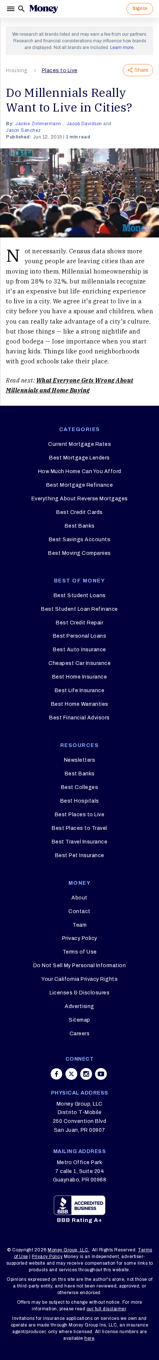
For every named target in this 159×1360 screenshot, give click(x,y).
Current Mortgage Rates (79, 444)
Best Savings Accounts (80, 539)
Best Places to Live (80, 814)
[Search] (21, 9)
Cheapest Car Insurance (79, 663)
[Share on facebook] (56, 1074)
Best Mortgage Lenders (79, 458)
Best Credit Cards (79, 512)
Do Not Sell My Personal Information (79, 965)
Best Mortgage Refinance (79, 485)
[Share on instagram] (86, 1074)
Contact (79, 911)
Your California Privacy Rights (79, 979)
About (79, 898)
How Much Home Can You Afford (79, 471)
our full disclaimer (106, 1308)
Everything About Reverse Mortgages (79, 498)
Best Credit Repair (79, 623)
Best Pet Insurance (79, 855)
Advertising (79, 1006)
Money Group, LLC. (68, 1249)
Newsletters (79, 760)
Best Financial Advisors (79, 717)
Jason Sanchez (23, 130)
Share (141, 70)
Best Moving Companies (79, 553)
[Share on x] (71, 1074)
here (89, 1338)
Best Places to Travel (79, 828)
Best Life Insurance (80, 690)
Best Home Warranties (79, 704)
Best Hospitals (79, 801)
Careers (80, 1033)
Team (79, 925)
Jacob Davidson (84, 123)
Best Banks (80, 526)
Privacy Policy (79, 938)
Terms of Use (79, 952)
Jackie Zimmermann (38, 123)
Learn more (121, 47)
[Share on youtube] (101, 1074)
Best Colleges (79, 787)
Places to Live (60, 70)
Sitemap (79, 1020)
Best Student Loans (80, 595)
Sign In (139, 8)
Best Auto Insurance (79, 649)
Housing (17, 70)
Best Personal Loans (79, 636)
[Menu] (11, 9)
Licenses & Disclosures (79, 993)
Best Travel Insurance (80, 842)
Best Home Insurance (79, 677)
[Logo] (43, 9)
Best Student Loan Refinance (79, 609)
